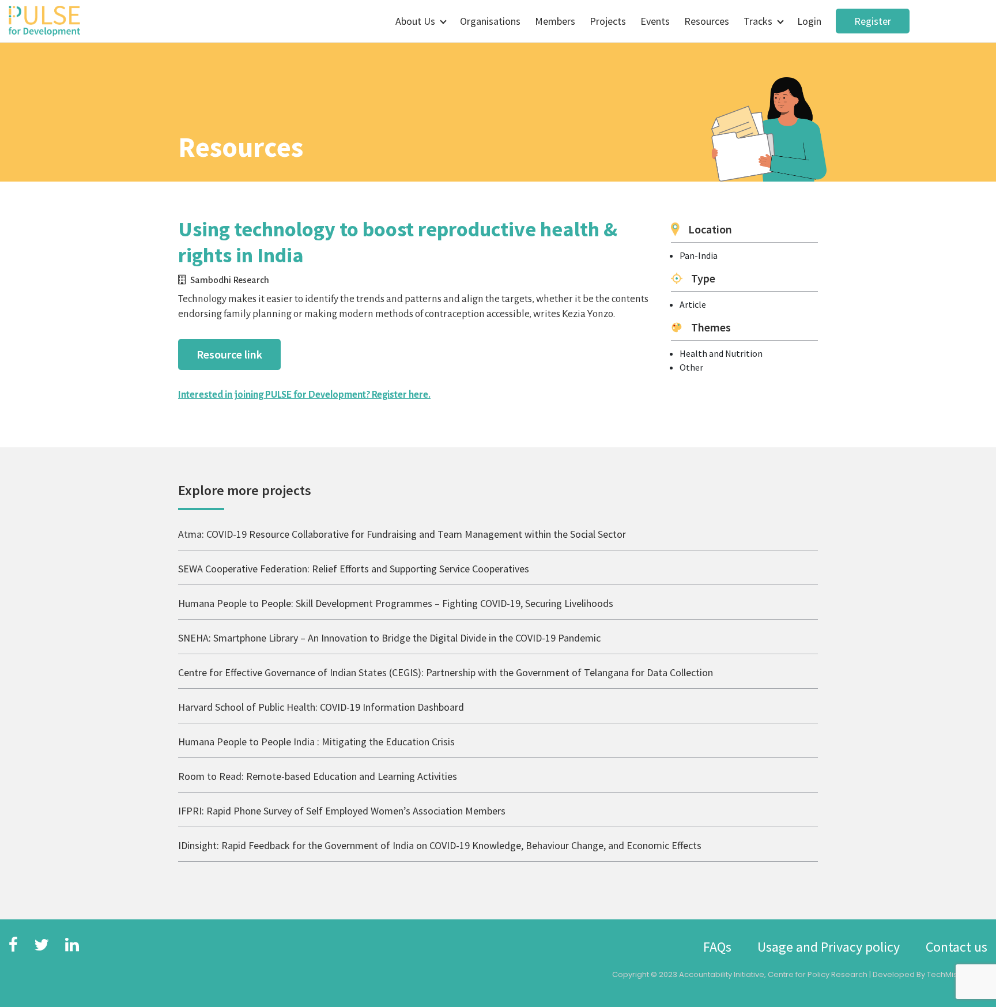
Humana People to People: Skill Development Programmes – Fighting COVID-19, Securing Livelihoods (395, 603)
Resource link (229, 354)
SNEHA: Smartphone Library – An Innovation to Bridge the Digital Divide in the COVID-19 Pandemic (389, 637)
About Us (415, 21)
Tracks (758, 21)
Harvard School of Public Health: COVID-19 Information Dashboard (321, 707)
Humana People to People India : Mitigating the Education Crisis (316, 741)
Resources (706, 21)
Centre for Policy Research (817, 974)
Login (809, 21)
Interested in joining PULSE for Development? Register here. (304, 395)
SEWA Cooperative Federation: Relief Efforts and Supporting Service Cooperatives (353, 568)
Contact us (956, 947)
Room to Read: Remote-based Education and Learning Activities (317, 776)
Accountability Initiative (721, 974)
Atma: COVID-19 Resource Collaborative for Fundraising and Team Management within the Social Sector (402, 534)
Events (655, 21)
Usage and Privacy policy (828, 947)
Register (872, 21)
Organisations (490, 21)
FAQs (717, 947)
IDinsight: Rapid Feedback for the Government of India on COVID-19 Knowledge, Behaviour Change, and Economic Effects (439, 845)
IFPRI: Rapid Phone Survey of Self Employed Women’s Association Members (341, 810)
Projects (608, 21)
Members (555, 21)
